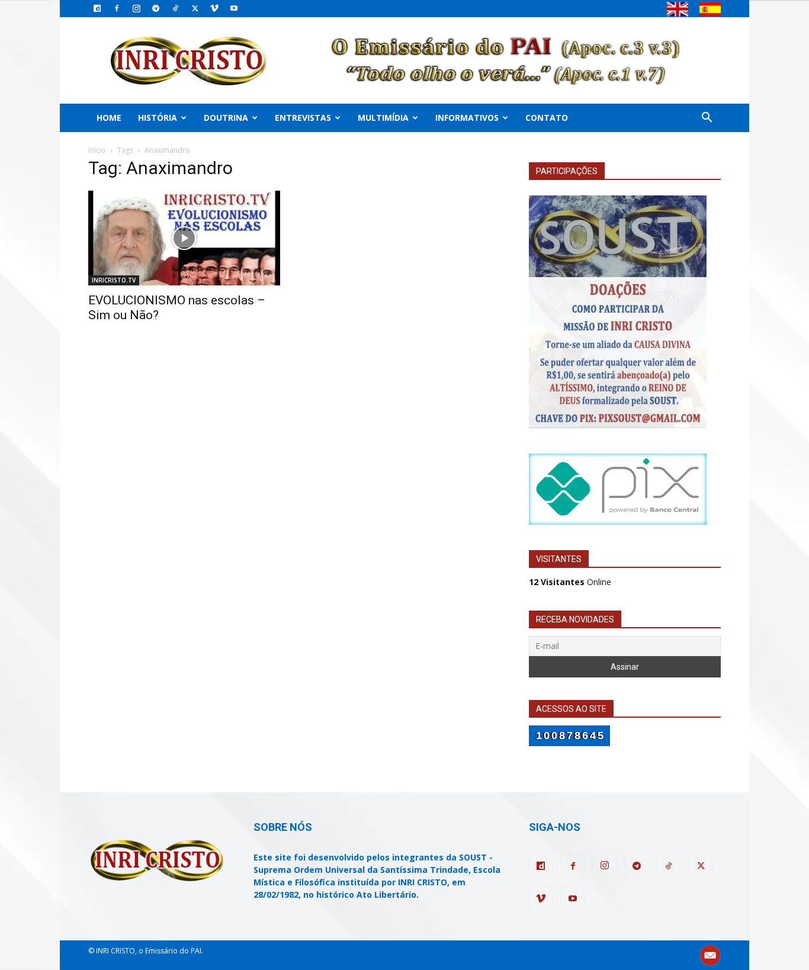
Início (97, 150)
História (157, 117)
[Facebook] (117, 8)
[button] (706, 118)
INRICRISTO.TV (114, 280)
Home (109, 117)
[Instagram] (136, 8)
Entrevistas (303, 117)
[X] (195, 8)
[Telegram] (156, 8)
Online (570, 581)
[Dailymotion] (97, 8)
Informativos (467, 117)
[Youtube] (234, 8)
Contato (546, 117)
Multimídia (383, 117)
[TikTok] (175, 8)
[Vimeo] (214, 8)
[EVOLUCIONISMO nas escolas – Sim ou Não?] (184, 238)
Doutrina (226, 117)
